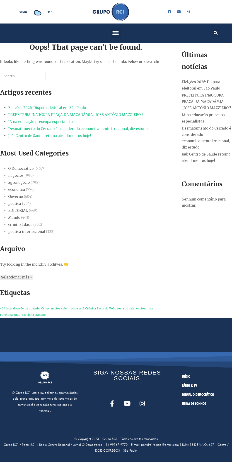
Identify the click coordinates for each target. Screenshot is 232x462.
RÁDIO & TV (189, 385)
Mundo (14, 217)
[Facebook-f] (112, 403)
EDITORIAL (18, 210)
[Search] (35, 78)
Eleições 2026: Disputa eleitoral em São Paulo (47, 108)
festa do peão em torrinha (135, 308)
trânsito (40, 314)
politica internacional (26, 231)
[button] (116, 33)
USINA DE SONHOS (194, 403)
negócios (16, 175)
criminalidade (20, 224)
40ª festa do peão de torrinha (20, 308)
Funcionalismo (10, 314)
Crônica (90, 308)
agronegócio (19, 182)
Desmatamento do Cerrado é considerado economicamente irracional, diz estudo (77, 129)
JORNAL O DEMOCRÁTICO (198, 394)
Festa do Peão (106, 308)
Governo (15, 196)
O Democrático (21, 168)
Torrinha (27, 314)
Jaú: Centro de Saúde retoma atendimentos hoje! (49, 136)
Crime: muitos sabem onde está (62, 308)
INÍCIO (186, 376)
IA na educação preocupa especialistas (41, 122)
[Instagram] (188, 11)
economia (16, 189)
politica (14, 203)
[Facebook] (169, 11)
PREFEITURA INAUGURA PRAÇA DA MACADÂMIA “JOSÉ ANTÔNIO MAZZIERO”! (75, 115)
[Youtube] (178, 11)
